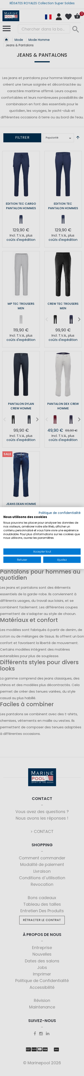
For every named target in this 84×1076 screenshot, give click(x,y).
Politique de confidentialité (60, 513)
